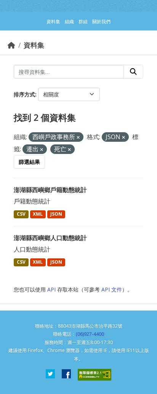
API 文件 (111, 289)
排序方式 (24, 94)
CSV (21, 214)
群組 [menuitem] (83, 21)
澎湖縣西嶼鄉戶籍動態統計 (50, 190)
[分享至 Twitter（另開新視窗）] (50, 375)
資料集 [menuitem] (53, 21)
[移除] (78, 137)
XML (38, 214)
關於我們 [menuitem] (101, 21)
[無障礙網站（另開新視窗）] (94, 375)
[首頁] (11, 45)
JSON (56, 214)
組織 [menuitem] (69, 21)
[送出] (133, 71)
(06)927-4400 (90, 334)
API (51, 289)
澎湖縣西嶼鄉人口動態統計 (50, 238)
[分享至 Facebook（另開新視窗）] (66, 375)
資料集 (34, 45)
